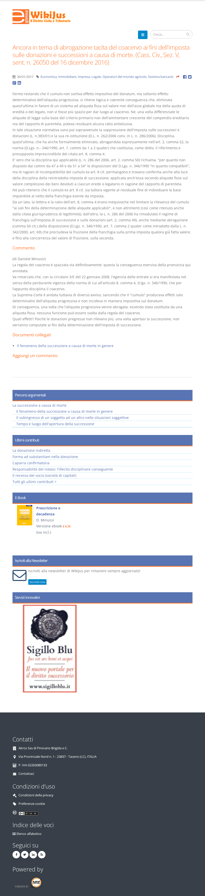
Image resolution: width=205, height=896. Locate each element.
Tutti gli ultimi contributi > (34, 481)
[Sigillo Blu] (107, 648)
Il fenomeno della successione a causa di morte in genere (65, 345)
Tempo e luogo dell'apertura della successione (55, 423)
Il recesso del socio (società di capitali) (44, 475)
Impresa (84, 77)
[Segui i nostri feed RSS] (42, 854)
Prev (18, 528)
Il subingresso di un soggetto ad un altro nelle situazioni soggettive (72, 417)
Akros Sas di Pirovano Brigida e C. (43, 748)
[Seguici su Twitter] (24, 854)
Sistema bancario (161, 77)
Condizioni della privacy (36, 795)
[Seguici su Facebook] (16, 854)
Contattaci (26, 774)
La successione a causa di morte (39, 405)
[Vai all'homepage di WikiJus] (45, 16)
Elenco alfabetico (29, 834)
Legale (96, 77)
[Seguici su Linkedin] (33, 854)
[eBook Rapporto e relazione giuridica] (25, 515)
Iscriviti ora (37, 582)
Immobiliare (67, 77)
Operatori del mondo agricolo (124, 77)
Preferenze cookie (31, 804)
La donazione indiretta (31, 450)
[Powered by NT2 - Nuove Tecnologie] (28, 882)
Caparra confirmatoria (31, 463)
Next (187, 528)
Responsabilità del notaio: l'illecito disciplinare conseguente (62, 469)
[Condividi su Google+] (15, 83)
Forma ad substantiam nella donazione (45, 456)
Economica (48, 77)
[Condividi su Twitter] (190, 77)
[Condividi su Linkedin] (20, 83)
